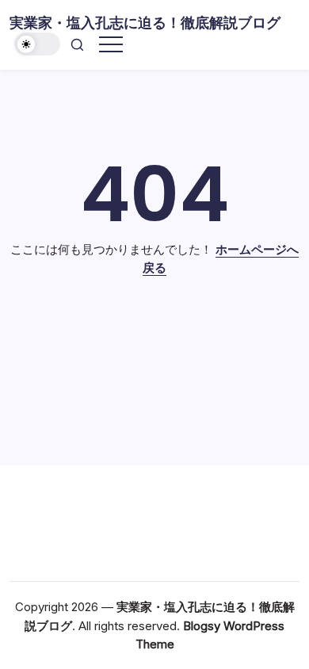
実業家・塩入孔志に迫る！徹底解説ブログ (145, 22)
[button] (37, 43)
